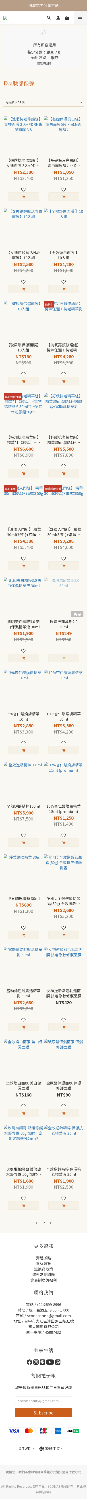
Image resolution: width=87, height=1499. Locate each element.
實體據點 (43, 1257)
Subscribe (43, 1413)
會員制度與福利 (43, 1280)
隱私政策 (43, 1263)
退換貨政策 (43, 1269)
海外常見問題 (43, 1274)
